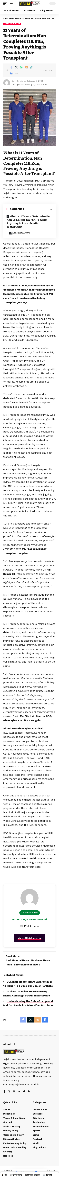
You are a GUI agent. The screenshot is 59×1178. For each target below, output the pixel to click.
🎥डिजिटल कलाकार (32, 1175)
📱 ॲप (4, 1175)
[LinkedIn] (18, 1091)
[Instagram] (14, 1091)
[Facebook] (4, 1091)
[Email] (26, 67)
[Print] (11, 73)
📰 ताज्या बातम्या (16, 1175)
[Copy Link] (31, 67)
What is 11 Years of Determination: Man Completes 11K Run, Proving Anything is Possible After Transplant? (29, 221)
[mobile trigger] (6, 3)
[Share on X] (16, 67)
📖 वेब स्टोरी (47, 1175)
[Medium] (23, 1091)
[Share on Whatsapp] (21, 67)
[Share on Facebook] (11, 67)
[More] (16, 73)
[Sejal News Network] (29, 3)
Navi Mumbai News (17, 960)
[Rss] (28, 1091)
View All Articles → (29, 938)
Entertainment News (27, 964)
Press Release (12, 24)
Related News (21, 232)
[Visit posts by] (6, 82)
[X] (9, 1091)
